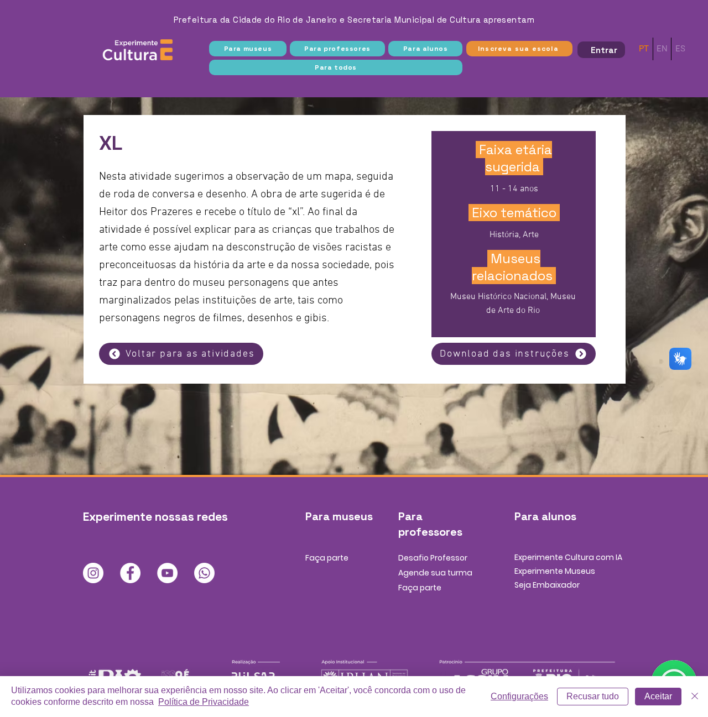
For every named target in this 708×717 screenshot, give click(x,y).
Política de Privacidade (203, 701)
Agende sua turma (435, 572)
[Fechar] (694, 696)
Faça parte (326, 557)
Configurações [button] (519, 696)
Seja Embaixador (547, 584)
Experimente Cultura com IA (568, 557)
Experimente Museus (554, 571)
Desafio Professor (432, 557)
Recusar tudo (592, 696)
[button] (248, 48)
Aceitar (658, 696)
